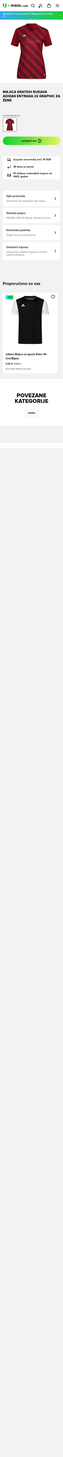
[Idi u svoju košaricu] (49, 5)
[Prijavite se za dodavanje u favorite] (53, 297)
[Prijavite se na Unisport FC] (40, 5)
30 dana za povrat (23, 167)
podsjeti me (29, 140)
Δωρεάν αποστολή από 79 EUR (32, 159)
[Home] (15, 6)
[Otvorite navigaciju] (57, 5)
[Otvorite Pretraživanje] (32, 5)
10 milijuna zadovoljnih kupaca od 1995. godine (32, 175)
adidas (31, 413)
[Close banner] (59, 15)
